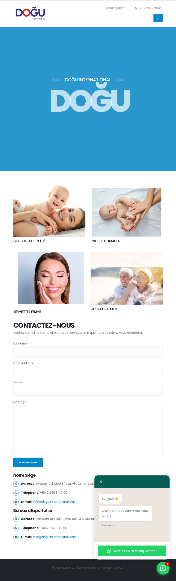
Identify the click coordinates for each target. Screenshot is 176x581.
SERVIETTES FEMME (27, 311)
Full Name (20, 343)
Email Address (23, 363)
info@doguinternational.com (54, 502)
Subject (18, 382)
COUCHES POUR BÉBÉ (29, 241)
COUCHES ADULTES (105, 309)
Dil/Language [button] (114, 8)
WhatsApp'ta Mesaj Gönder (135, 551)
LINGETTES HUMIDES (105, 241)
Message (19, 402)
